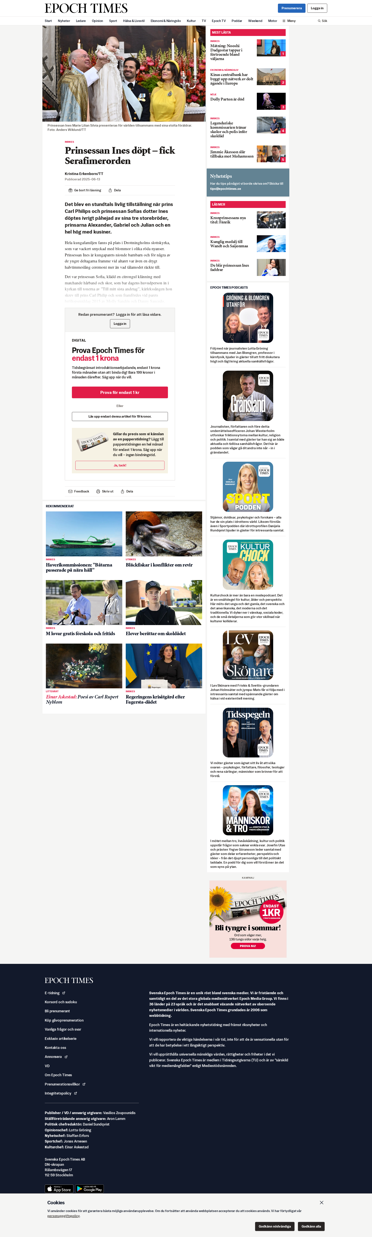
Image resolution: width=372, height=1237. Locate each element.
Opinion (97, 21)
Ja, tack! (120, 465)
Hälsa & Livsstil (134, 21)
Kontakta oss (55, 1047)
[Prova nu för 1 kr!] (248, 919)
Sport (113, 21)
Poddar (237, 21)
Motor (272, 21)
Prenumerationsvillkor (62, 1084)
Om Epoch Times (58, 1075)
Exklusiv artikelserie (60, 1038)
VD (47, 1066)
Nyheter (64, 21)
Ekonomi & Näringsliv (166, 21)
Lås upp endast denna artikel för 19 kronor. (120, 416)
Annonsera (53, 1056)
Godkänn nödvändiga (275, 1226)
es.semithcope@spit (225, 188)
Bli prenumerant (57, 1011)
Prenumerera (292, 8)
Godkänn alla (311, 1226)
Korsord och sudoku (61, 1002)
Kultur (191, 21)
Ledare (81, 21)
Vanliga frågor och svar (63, 1029)
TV (204, 21)
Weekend (255, 21)
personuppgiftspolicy (63, 1216)
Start (48, 21)
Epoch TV (219, 21)
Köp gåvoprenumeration (64, 1020)
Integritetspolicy (58, 1093)
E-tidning (52, 993)
